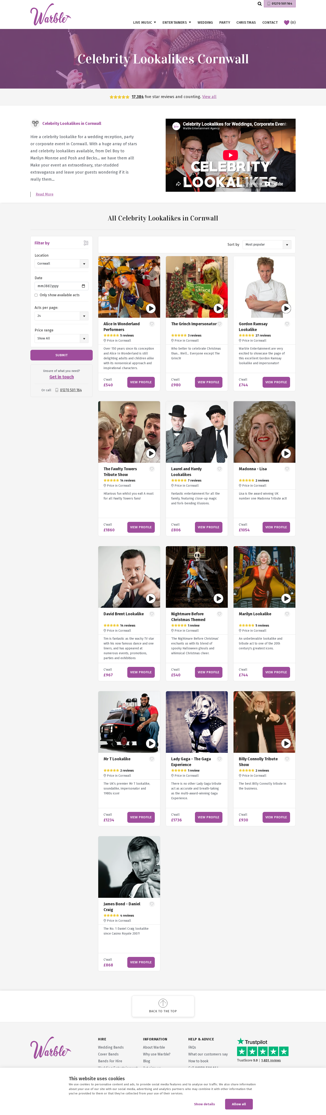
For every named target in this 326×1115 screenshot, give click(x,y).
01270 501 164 (282, 4)
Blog (146, 1061)
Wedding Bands (111, 1047)
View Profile (141, 382)
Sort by (233, 244)
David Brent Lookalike (124, 614)
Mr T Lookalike (117, 759)
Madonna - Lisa (253, 469)
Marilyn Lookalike (255, 614)
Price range (44, 330)
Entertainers (175, 22)
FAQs (192, 1047)
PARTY (224, 22)
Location (42, 255)
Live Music (142, 22)
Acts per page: (46, 308)
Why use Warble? (156, 1054)
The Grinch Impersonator (194, 323)
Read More (44, 194)
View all (209, 96)
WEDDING (205, 22)
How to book (198, 1061)
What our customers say (208, 1054)
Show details (204, 1104)
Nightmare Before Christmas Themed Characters (188, 620)
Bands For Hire (110, 1061)
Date (38, 278)
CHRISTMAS (246, 22)
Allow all (239, 1104)
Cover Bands (108, 1054)
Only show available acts (60, 295)
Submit (61, 355)
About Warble (154, 1047)
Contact (270, 22)
